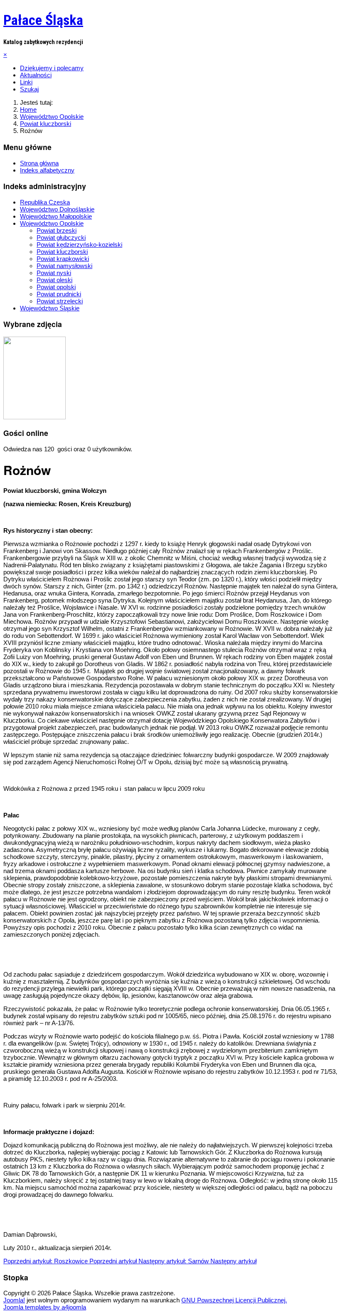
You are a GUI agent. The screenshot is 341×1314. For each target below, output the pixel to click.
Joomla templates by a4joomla (44, 1307)
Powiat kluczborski (62, 251)
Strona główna (39, 163)
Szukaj (29, 89)
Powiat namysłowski (64, 265)
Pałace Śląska (43, 20)
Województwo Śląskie (49, 308)
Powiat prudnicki (59, 294)
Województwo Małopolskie (56, 216)
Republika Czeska (45, 202)
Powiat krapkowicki (63, 258)
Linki (26, 82)
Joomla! (14, 1300)
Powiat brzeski (57, 230)
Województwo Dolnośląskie (57, 209)
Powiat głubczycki (61, 237)
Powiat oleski (54, 279)
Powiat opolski (56, 286)
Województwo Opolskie (52, 223)
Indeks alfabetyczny (47, 170)
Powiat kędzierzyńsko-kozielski (79, 244)
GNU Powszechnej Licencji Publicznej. (234, 1300)
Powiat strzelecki (60, 301)
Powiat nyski (54, 272)
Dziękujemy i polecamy (52, 67)
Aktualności (36, 75)
